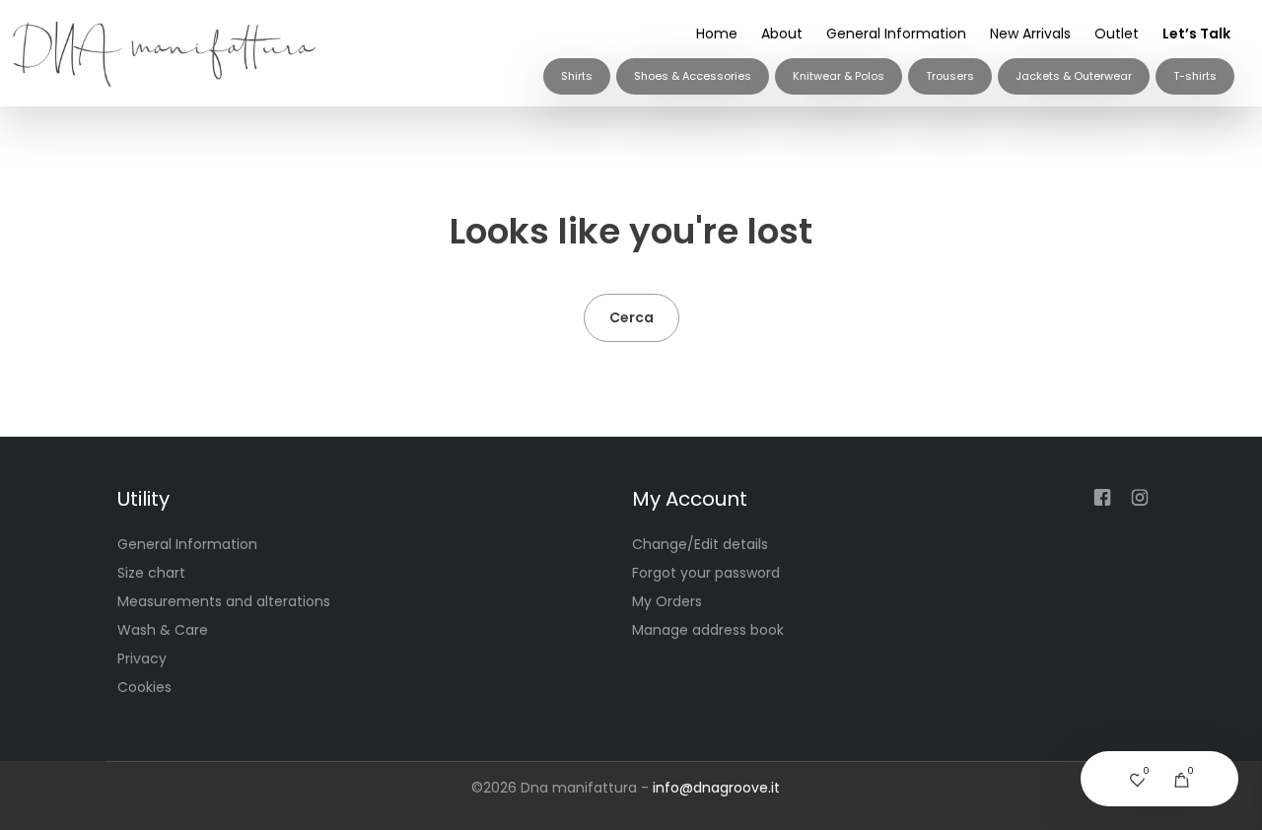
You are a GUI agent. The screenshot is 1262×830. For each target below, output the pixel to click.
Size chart (151, 573)
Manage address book (708, 630)
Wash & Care (162, 630)
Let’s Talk (1196, 33)
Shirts (577, 76)
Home (716, 33)
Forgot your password (706, 573)
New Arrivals (1030, 33)
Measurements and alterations (223, 601)
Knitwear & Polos (838, 76)
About (782, 33)
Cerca (631, 317)
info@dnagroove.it (716, 787)
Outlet (1116, 33)
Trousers (950, 76)
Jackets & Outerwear (1074, 76)
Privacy (142, 658)
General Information (896, 33)
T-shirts (1195, 76)
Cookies (144, 687)
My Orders (667, 601)
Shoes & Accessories (692, 76)
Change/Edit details (700, 544)
